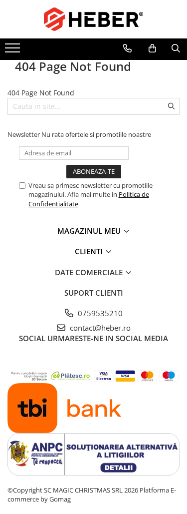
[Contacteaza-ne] (127, 48)
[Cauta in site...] (176, 48)
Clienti (90, 251)
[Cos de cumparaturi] (152, 48)
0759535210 (99, 313)
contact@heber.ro (99, 328)
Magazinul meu (90, 231)
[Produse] (13, 50)
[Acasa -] (94, 19)
